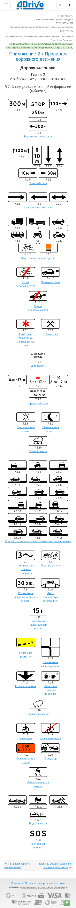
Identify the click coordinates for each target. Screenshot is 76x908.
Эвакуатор (50, 758)
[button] (67, 903)
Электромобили (50, 282)
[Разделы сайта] (6, 5)
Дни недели (38, 365)
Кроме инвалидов (50, 738)
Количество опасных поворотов (26, 569)
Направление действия (38, 207)
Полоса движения (25, 686)
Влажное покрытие (38, 714)
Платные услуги (50, 565)
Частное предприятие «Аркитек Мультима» (43, 887)
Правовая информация (38, 883)
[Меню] (60, 5)
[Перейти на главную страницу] (30, 5)
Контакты (59, 883)
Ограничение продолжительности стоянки (26, 597)
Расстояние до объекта (38, 136)
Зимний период (38, 451)
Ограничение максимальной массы (38, 625)
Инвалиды (26, 738)
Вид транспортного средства (38, 258)
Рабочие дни (50, 334)
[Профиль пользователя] (69, 5)
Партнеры (17, 883)
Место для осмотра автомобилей (50, 597)
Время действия (38, 403)
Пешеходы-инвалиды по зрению (50, 690)
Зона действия (38, 183)
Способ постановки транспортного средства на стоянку (38, 541)
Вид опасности (38, 823)
